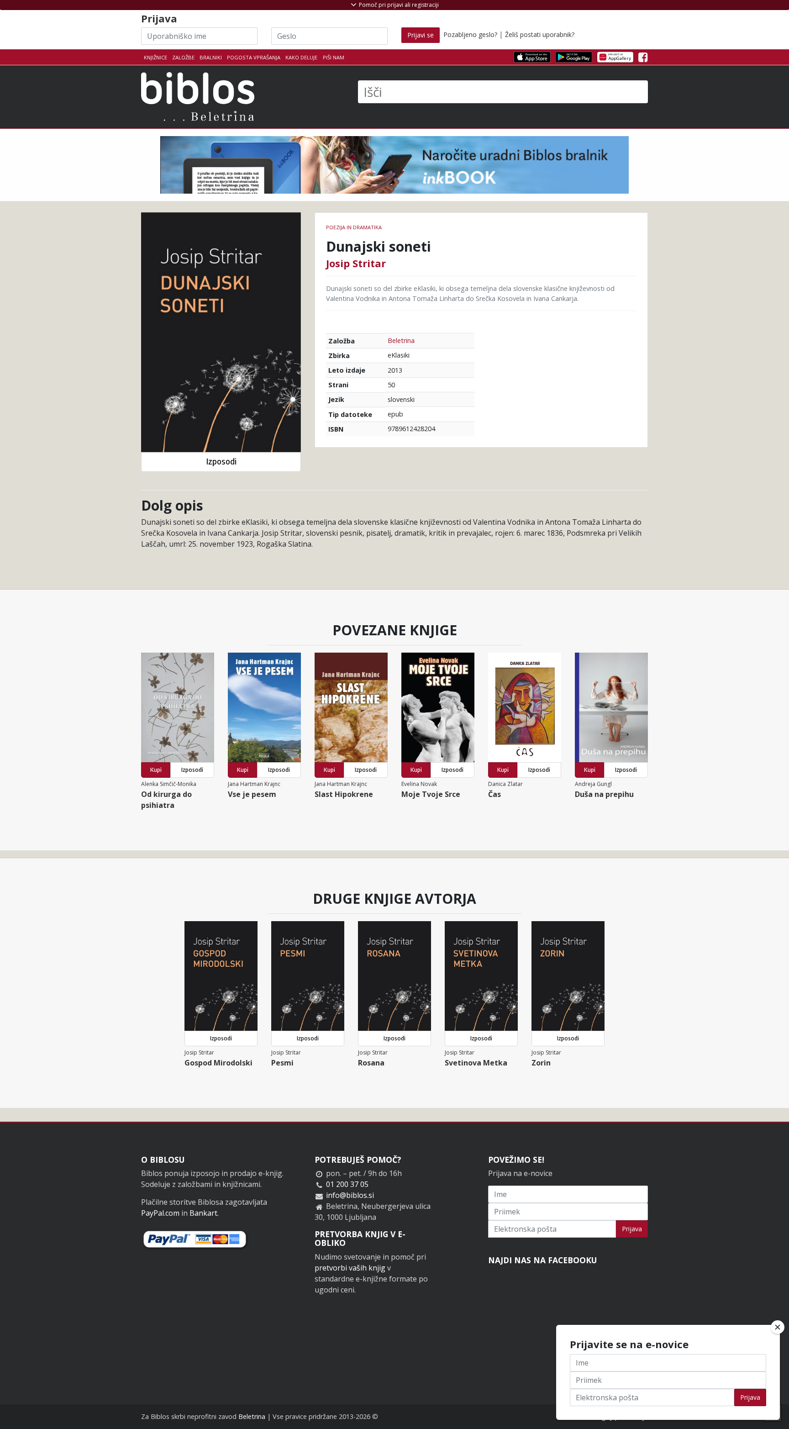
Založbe (183, 57)
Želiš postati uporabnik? (539, 34)
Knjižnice (155, 57)
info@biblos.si (350, 1195)
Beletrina (401, 340)
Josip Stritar (356, 263)
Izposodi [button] (221, 461)
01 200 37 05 (347, 1184)
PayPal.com (160, 1213)
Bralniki (211, 57)
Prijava (632, 1228)
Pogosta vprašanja (253, 57)
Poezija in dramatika (354, 227)
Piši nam (333, 57)
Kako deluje (301, 57)
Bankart (203, 1213)
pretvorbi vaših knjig (350, 1268)
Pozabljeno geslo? (470, 34)
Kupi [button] (156, 770)
